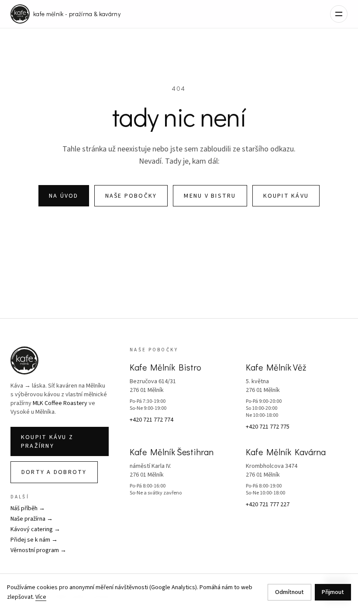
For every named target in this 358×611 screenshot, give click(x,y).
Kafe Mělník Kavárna (286, 451)
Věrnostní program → (38, 550)
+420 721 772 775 (267, 426)
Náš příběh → (27, 508)
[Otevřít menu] (339, 14)
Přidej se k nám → (34, 539)
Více (40, 597)
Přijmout (333, 592)
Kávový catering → (35, 529)
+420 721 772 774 (151, 419)
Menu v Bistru (210, 196)
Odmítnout (289, 592)
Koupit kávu (286, 196)
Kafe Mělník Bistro (165, 367)
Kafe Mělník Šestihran (171, 451)
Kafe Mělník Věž (276, 367)
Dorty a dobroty (54, 472)
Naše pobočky (131, 196)
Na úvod (64, 196)
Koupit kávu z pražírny (47, 441)
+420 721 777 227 (267, 504)
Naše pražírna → (31, 519)
